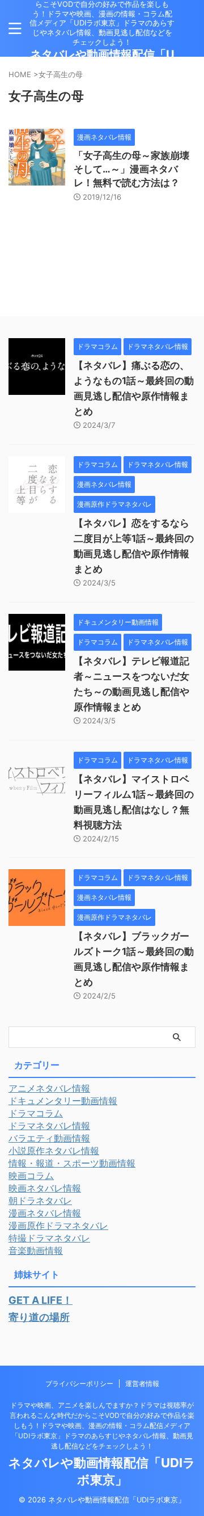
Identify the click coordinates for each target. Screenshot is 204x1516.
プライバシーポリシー (79, 1383)
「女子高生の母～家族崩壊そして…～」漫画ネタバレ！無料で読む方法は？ (131, 169)
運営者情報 (142, 1383)
